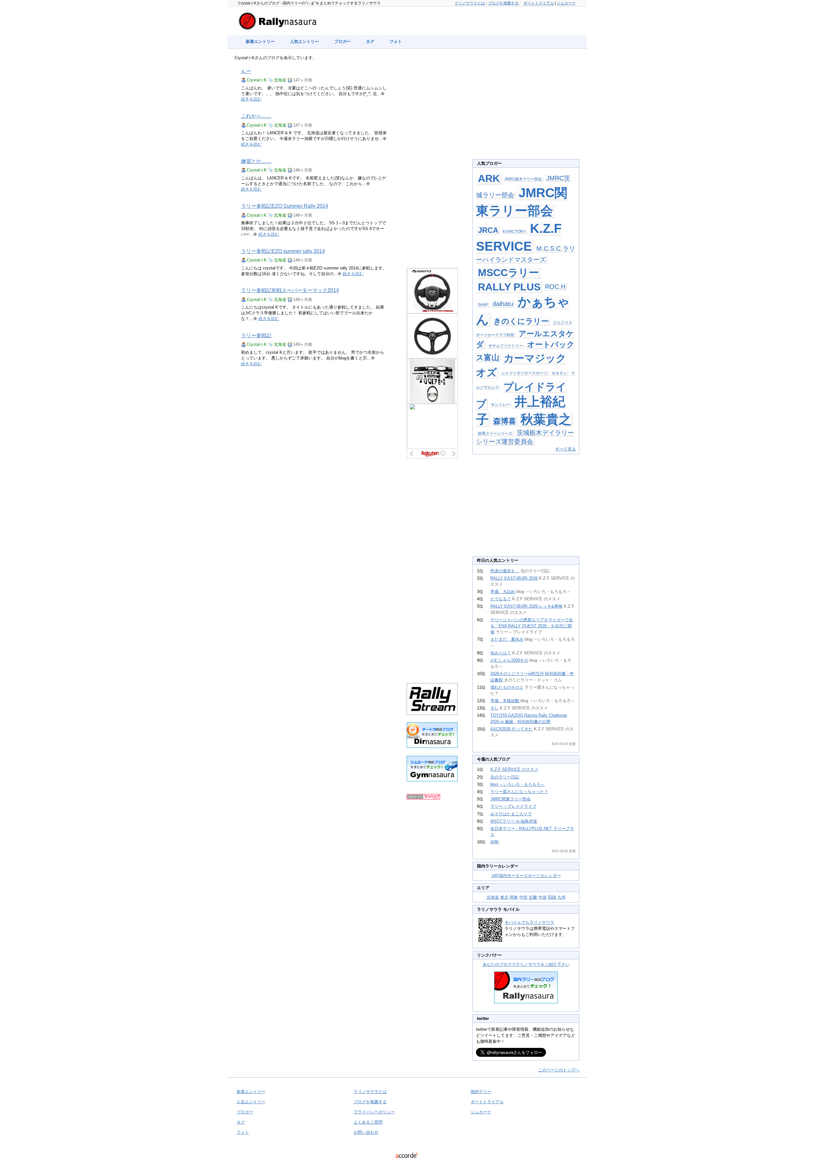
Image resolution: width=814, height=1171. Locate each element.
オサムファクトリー (505, 346)
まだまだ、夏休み (506, 639)
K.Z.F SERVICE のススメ (514, 769)
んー (246, 71)
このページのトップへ (558, 1070)
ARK (489, 178)
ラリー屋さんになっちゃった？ (519, 791)
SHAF (483, 305)
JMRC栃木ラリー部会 (523, 179)
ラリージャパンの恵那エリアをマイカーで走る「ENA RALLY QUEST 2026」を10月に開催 (531, 625)
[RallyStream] (432, 713)
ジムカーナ (566, 3)
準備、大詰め (502, 591)
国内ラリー (481, 1091)
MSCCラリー (508, 272)
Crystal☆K (257, 80)
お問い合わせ (366, 1132)
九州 (561, 897)
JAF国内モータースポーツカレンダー (526, 875)
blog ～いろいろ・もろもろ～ (517, 784)
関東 (514, 897)
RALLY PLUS (509, 287)
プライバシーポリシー (374, 1112)
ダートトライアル (538, 3)
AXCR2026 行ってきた (511, 729)
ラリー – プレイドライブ (513, 806)
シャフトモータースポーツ (524, 373)
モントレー (500, 404)
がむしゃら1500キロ (509, 660)
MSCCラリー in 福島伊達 (513, 821)
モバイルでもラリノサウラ (529, 922)
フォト (396, 41)
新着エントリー (260, 41)
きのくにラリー (521, 321)
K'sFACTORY (514, 231)
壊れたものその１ (506, 687)
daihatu (503, 303)
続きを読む (251, 99)
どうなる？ (500, 598)
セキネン (559, 373)
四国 (552, 897)
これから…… (256, 116)
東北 (504, 897)
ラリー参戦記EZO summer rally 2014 (283, 251)
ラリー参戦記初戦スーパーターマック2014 (290, 290)
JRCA (488, 230)
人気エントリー (304, 41)
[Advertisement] (432, 159)
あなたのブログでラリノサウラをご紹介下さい (526, 964)
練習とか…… (256, 161)
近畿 (533, 897)
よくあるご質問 (368, 1122)
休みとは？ (500, 653)
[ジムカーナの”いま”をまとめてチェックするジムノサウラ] (432, 779)
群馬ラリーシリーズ (495, 433)
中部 (523, 897)
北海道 (280, 80)
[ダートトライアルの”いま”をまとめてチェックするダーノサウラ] (432, 746)
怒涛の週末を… (504, 570)
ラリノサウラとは (469, 3)
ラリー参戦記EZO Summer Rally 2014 (284, 206)
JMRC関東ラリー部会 (510, 799)
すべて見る (565, 449)
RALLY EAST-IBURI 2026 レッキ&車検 (526, 606)
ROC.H (555, 286)
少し (494, 708)
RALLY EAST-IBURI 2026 (514, 578)
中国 (542, 897)
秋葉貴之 (546, 419)
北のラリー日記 (504, 777)
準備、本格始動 (504, 700)
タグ (370, 41)
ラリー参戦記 (256, 335)
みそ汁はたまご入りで (511, 814)
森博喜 (504, 421)
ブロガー (342, 41)
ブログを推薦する (503, 3)
